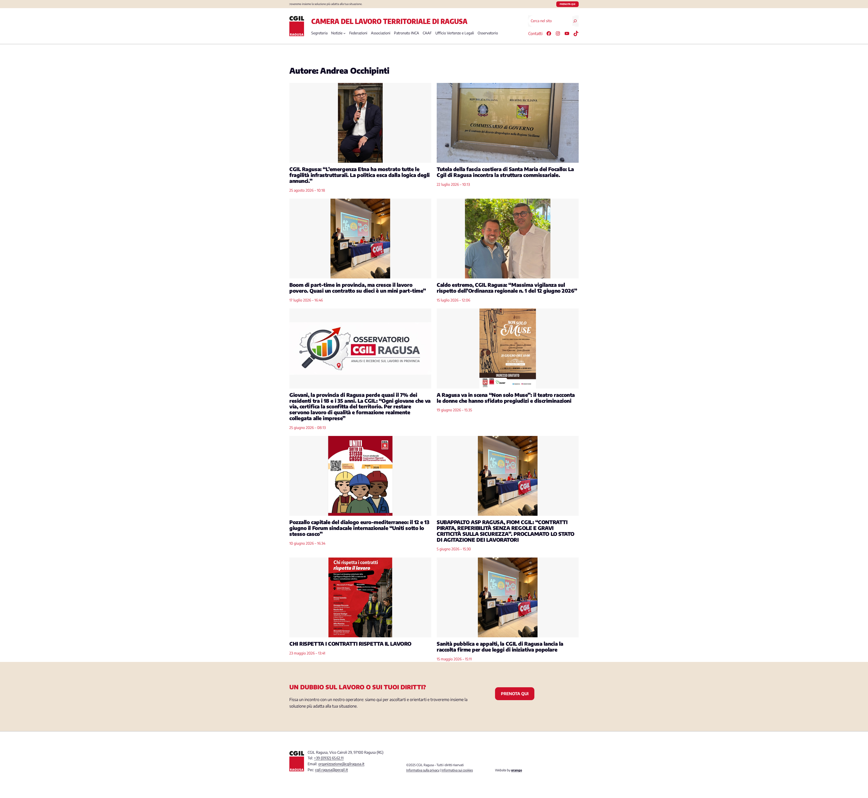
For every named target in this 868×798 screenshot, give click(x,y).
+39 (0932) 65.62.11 (329, 758)
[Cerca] (575, 21)
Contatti (535, 33)
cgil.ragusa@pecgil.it (331, 769)
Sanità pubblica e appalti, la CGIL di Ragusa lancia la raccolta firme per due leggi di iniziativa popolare (500, 647)
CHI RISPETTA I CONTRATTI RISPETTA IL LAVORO (350, 644)
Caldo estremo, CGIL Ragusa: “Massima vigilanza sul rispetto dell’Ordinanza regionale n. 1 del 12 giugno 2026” (507, 288)
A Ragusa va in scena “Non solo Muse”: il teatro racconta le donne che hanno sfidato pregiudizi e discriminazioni (506, 398)
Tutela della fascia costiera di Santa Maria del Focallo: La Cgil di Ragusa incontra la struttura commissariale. (505, 172)
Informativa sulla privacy (422, 770)
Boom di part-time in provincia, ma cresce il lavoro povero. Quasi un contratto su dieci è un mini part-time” (357, 288)
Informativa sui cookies (457, 770)
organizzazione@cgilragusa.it (341, 764)
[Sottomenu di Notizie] (344, 33)
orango (516, 770)
